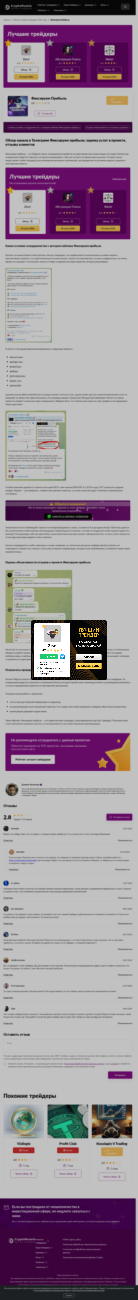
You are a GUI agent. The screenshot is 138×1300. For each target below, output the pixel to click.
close (103, 623)
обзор (89, 657)
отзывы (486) (89, 665)
